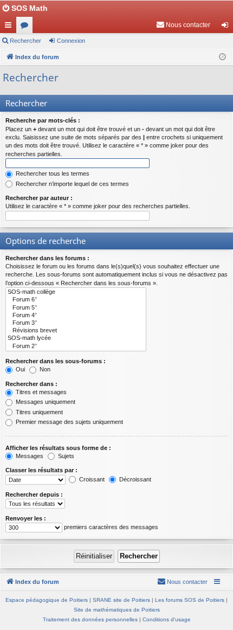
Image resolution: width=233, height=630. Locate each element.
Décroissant (134, 479)
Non (44, 369)
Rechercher (25, 40)
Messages (28, 456)
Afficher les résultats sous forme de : (58, 448)
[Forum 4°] (76, 315)
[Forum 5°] (76, 308)
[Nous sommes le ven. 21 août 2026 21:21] (222, 57)
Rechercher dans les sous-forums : (55, 361)
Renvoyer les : (25, 518)
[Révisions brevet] (76, 331)
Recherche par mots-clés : (42, 120)
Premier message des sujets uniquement (68, 422)
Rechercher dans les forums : (47, 258)
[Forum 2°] (76, 346)
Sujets (65, 456)
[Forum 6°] (76, 300)
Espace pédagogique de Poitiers (46, 600)
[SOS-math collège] (76, 292)
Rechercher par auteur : (39, 198)
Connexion (71, 40)
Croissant (91, 479)
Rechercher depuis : (34, 494)
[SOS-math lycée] (76, 338)
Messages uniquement (44, 401)
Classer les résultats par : (41, 470)
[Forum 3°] (76, 323)
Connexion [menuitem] (227, 27)
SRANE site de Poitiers (121, 600)
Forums (27, 27)
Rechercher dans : (31, 384)
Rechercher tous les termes (51, 173)
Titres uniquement (38, 412)
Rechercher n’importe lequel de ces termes (71, 184)
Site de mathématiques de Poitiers (117, 610)
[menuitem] (183, 25)
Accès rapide (10, 27)
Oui (19, 369)
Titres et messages (40, 392)
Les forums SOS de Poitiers (189, 600)
